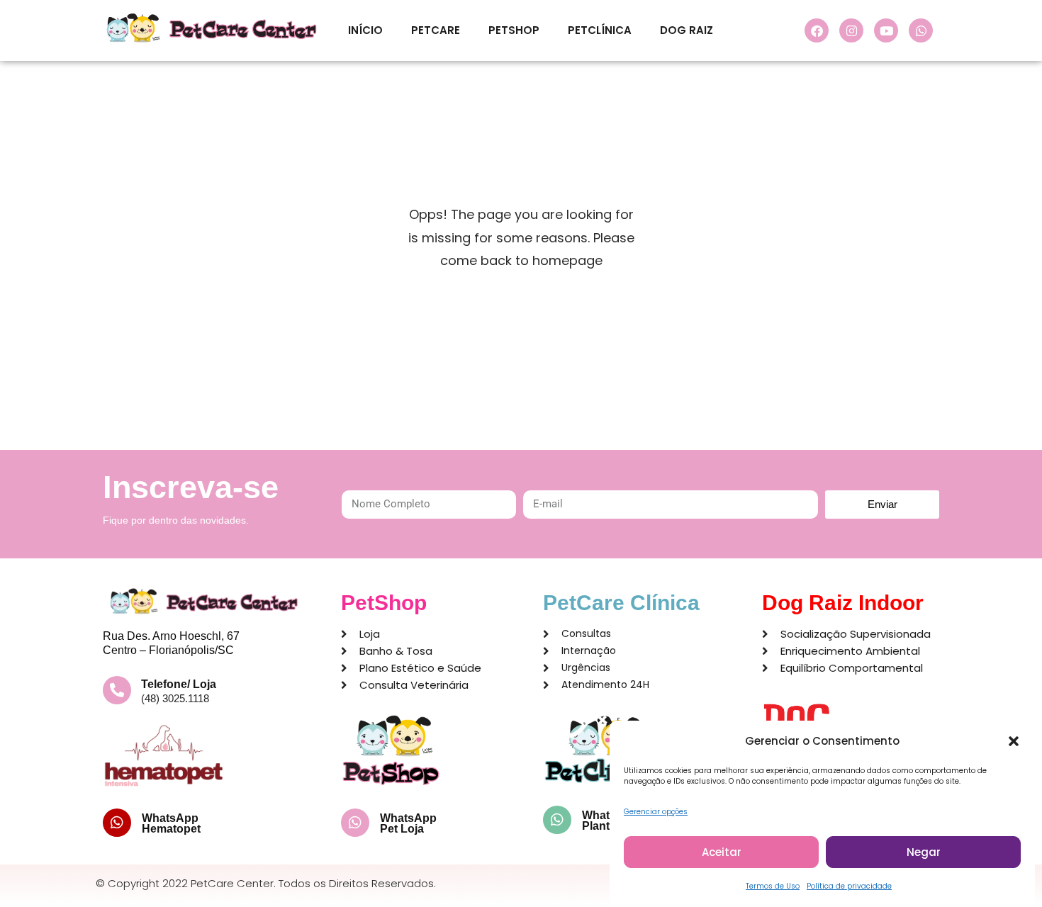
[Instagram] (851, 30)
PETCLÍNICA (600, 30)
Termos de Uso (773, 886)
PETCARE (435, 30)
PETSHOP (513, 30)
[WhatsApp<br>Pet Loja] (355, 823)
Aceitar (721, 852)
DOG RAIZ (686, 30)
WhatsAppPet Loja (408, 823)
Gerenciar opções (656, 811)
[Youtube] (886, 30)
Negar (924, 852)
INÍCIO (365, 30)
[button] (1014, 741)
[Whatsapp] (921, 30)
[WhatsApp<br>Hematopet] (117, 823)
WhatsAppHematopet (171, 823)
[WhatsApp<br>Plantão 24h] (557, 820)
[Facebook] (817, 30)
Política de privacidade (849, 886)
